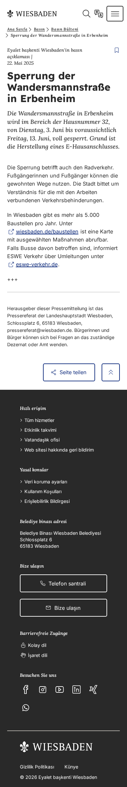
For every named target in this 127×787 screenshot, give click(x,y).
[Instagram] (43, 689)
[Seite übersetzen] (98, 13)
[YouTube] (59, 689)
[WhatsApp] (26, 708)
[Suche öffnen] (86, 13)
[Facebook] (26, 689)
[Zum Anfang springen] (111, 372)
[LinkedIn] (76, 689)
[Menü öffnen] (115, 13)
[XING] (93, 689)
